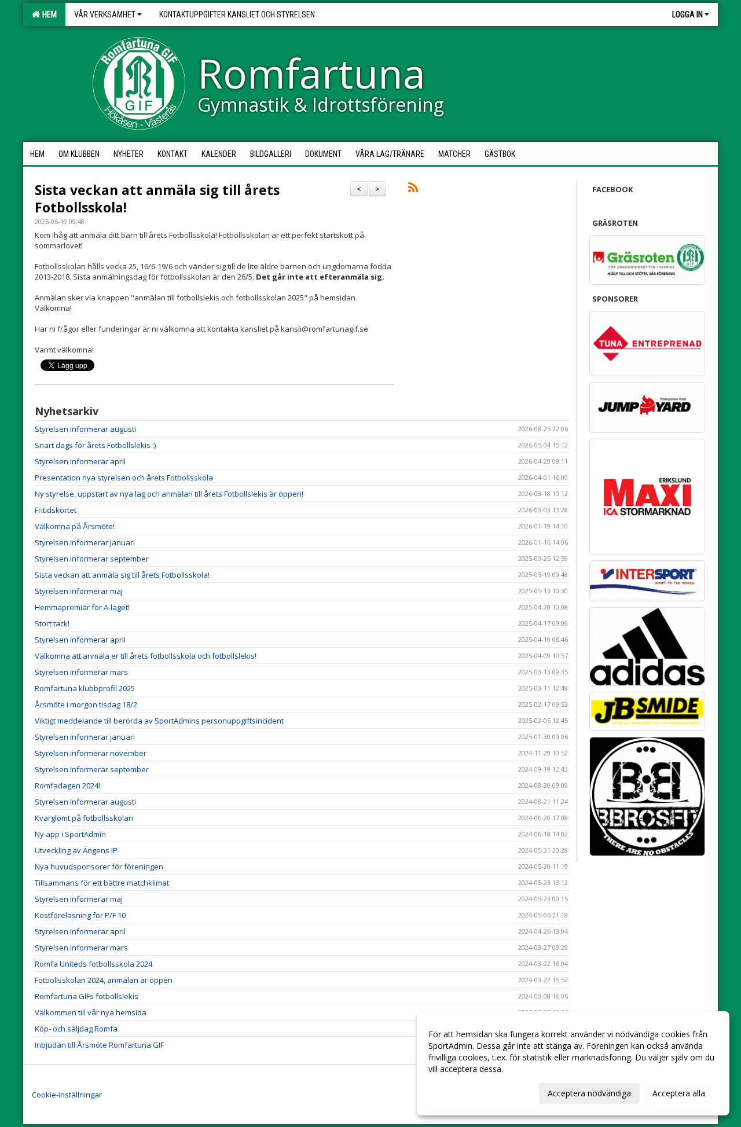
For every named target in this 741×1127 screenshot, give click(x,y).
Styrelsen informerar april (80, 461)
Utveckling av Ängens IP (76, 850)
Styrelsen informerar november (90, 753)
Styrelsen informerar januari (85, 542)
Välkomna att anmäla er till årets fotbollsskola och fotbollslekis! (145, 656)
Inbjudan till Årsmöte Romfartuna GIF (99, 1045)
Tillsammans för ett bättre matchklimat (102, 883)
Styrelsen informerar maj (79, 591)
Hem (48, 14)
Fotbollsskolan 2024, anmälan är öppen (104, 980)
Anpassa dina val (459, 1091)
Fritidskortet (55, 510)
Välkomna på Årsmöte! (75, 526)
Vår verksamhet (104, 14)
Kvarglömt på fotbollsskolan (84, 818)
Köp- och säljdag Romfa (76, 1028)
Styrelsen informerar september (92, 558)
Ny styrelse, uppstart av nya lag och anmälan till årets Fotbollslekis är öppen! (169, 494)
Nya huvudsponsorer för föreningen (99, 866)
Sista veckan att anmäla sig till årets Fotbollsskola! (157, 198)
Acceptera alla (678, 1093)
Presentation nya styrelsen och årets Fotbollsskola (124, 477)
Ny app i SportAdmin (70, 834)
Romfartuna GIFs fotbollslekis (86, 996)
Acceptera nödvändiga (589, 1093)
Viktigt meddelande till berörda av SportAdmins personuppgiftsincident (159, 720)
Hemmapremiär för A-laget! (82, 607)
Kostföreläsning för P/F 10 (80, 915)
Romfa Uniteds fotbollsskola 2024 (93, 964)
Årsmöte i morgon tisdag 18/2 (86, 704)
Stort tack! (52, 623)
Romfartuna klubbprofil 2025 (85, 688)
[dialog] (573, 1063)
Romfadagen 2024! (67, 785)
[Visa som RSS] (413, 189)
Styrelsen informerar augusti (85, 429)
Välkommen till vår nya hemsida (90, 1012)
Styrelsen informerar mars (81, 672)
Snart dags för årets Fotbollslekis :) (95, 445)
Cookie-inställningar (67, 1094)
